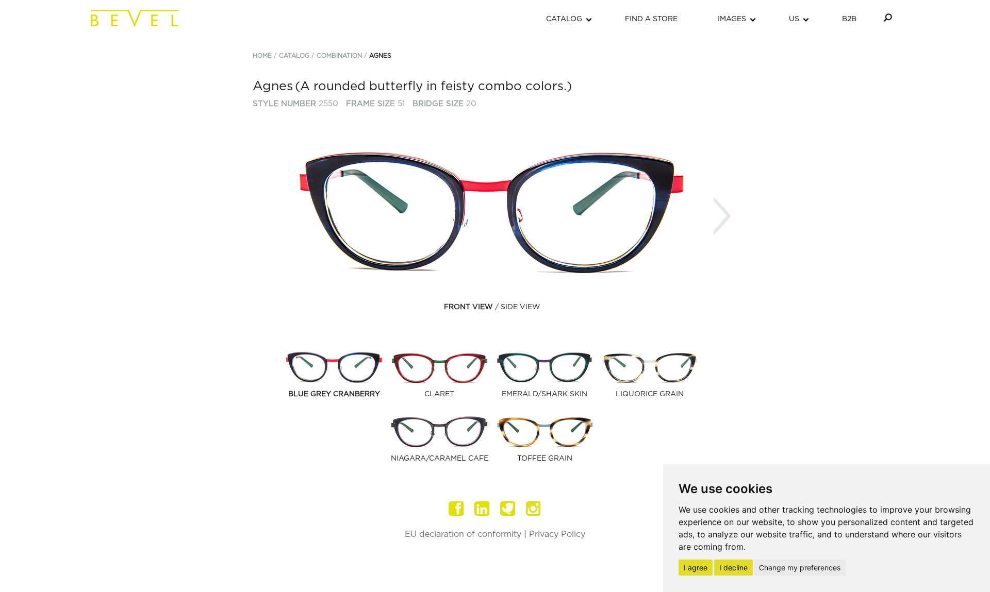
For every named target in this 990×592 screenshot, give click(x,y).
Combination (339, 56)
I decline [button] (733, 567)
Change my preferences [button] (799, 567)
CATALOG (564, 19)
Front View (468, 307)
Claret (439, 394)
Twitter (508, 508)
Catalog (294, 56)
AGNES (380, 56)
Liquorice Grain (650, 394)
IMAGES (732, 19)
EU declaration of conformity (463, 534)
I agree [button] (695, 567)
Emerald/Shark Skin (544, 394)
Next (722, 216)
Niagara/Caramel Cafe (439, 458)
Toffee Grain (544, 458)
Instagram (533, 508)
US (794, 19)
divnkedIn (482, 508)
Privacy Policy (557, 534)
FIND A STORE (651, 19)
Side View (520, 307)
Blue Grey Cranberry (334, 394)
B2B (849, 19)
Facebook (456, 508)
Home (262, 56)
